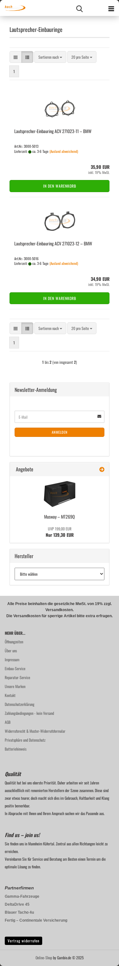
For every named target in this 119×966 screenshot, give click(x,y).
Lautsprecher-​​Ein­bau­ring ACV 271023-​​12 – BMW (53, 243)
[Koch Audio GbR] (12, 8)
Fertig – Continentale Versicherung (36, 920)
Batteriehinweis (15, 749)
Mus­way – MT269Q (59, 516)
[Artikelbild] (60, 494)
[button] (16, 57)
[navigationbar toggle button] (111, 8)
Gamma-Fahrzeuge (22, 896)
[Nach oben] (101, 956)
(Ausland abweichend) (64, 151)
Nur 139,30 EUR (60, 532)
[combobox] (50, 57)
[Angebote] (101, 469)
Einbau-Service (15, 668)
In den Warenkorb (59, 186)
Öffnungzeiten (14, 641)
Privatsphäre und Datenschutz (25, 740)
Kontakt (10, 695)
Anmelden (60, 432)
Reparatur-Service (17, 677)
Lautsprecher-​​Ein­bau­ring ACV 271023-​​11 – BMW (52, 131)
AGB (7, 722)
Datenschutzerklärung (19, 704)
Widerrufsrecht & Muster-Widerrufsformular (35, 731)
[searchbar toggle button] (79, 8)
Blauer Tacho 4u (19, 912)
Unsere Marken (15, 686)
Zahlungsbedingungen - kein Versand (29, 713)
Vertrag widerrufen (23, 940)
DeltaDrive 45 (17, 904)
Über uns (11, 650)
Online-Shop (44, 957)
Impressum (12, 659)
